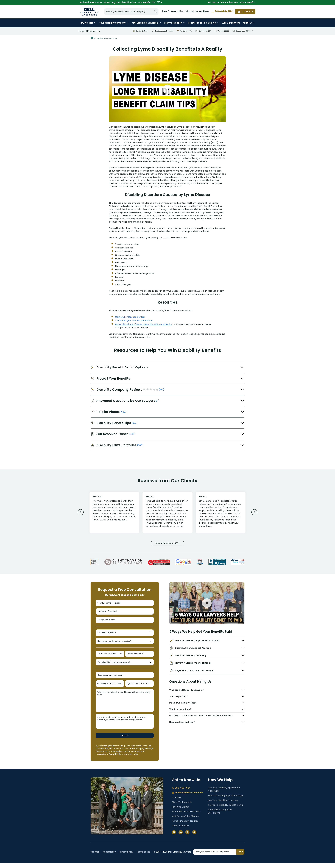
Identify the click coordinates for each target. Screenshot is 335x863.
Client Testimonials (182, 802)
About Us (247, 22)
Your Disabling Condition (106, 38)
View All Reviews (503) (167, 543)
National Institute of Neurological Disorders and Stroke (143, 324)
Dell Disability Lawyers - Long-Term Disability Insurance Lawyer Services (89, 12)
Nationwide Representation (186, 811)
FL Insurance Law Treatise (185, 820)
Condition (145, 22)
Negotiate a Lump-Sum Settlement (220, 811)
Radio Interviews (180, 825)
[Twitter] (194, 832)
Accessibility (109, 851)
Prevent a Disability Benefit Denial (225, 804)
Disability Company (112, 22)
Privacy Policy (126, 851)
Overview (177, 797)
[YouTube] (174, 832)
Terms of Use (143, 851)
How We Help (86, 22)
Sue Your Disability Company (223, 800)
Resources (202, 22)
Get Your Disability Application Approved (224, 789)
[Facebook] (187, 832)
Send (240, 851)
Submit (125, 735)
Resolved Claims (180, 806)
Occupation (173, 22)
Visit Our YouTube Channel (185, 816)
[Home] (92, 38)
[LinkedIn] (180, 832)
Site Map (95, 851)
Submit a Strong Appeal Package (225, 795)
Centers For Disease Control (130, 316)
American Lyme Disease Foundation (133, 320)
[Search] (155, 11)
